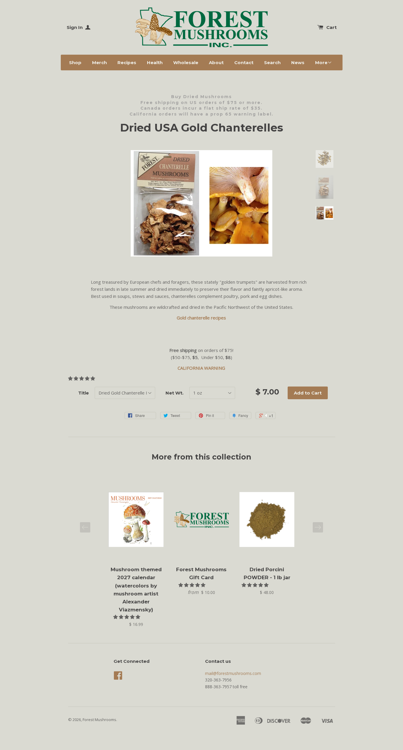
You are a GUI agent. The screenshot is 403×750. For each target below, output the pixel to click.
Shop (75, 62)
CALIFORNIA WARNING (201, 368)
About (216, 62)
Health (155, 62)
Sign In (75, 27)
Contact (243, 62)
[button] (82, 378)
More (321, 62)
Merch (99, 62)
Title (83, 393)
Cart (331, 27)
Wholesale (185, 62)
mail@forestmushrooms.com (233, 673)
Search (272, 62)
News (297, 62)
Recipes (126, 62)
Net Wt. (175, 393)
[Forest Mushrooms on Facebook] (118, 677)
